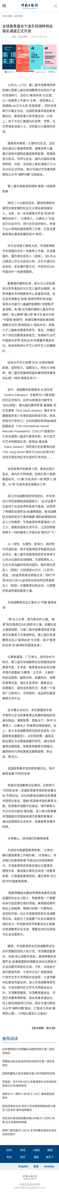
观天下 (50, 1157)
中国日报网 (7, 16)
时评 (9, 1150)
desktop (49, 1166)
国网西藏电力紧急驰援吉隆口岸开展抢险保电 (28, 1073)
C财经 (36, 1150)
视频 (49, 1150)
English (23, 1166)
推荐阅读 (10, 1038)
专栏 (9, 1157)
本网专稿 (18, 16)
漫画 (36, 1157)
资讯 (22, 1150)
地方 (22, 1157)
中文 (36, 1166)
